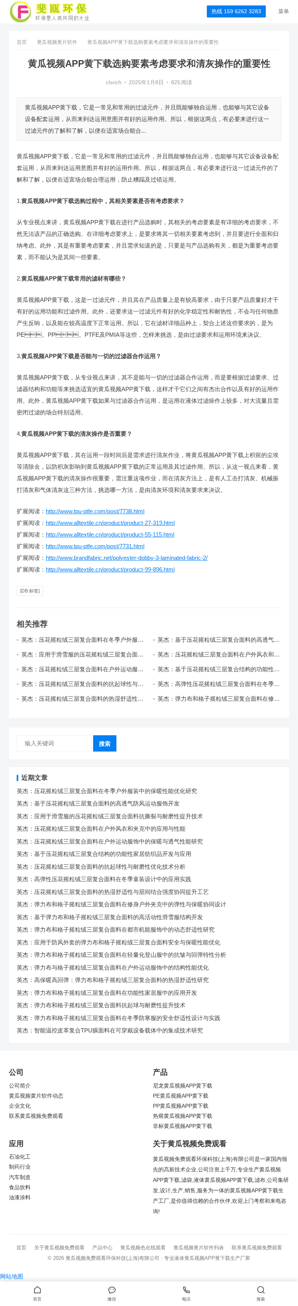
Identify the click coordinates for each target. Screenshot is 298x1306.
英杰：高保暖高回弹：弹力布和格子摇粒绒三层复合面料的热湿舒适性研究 (113, 980)
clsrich (113, 82)
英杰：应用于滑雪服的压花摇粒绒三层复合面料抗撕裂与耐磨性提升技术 (110, 816)
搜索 (105, 743)
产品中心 (102, 1248)
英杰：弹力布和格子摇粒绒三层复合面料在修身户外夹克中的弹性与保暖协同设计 (121, 904)
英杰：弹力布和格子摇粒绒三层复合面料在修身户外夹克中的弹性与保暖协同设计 (219, 702)
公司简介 (20, 1086)
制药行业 (20, 1167)
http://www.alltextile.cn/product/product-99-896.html (110, 569)
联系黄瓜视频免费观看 (36, 1116)
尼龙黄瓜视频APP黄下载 (182, 1086)
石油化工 (20, 1157)
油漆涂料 (20, 1197)
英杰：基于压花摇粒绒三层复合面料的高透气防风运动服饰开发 (98, 803)
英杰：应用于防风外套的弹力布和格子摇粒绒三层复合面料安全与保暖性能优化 (118, 942)
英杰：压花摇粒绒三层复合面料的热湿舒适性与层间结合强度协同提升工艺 (82, 702)
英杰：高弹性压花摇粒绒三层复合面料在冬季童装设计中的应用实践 (104, 879)
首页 (22, 42)
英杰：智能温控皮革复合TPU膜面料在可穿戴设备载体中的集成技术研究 (110, 1030)
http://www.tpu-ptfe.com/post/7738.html (95, 511)
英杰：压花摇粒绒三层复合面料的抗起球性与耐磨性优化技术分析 (101, 866)
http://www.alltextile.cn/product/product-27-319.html (110, 523)
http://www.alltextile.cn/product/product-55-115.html (110, 534)
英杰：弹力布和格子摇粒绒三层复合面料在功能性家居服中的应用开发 (107, 992)
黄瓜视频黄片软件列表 (198, 1248)
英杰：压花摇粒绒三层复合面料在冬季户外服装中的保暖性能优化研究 (107, 791)
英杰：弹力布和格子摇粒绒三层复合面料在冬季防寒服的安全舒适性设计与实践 (118, 1018)
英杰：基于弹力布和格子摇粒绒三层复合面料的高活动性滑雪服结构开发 (110, 917)
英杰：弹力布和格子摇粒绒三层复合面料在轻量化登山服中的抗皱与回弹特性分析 (121, 954)
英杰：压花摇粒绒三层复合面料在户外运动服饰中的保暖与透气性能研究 (82, 672)
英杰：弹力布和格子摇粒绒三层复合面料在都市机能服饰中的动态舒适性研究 (116, 929)
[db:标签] (30, 591)
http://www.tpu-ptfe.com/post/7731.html (95, 546)
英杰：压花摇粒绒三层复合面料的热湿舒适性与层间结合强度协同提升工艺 (113, 892)
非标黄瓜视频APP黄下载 (182, 1126)
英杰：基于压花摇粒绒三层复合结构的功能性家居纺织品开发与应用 (104, 853)
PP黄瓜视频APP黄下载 (180, 1106)
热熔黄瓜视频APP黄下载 (182, 1116)
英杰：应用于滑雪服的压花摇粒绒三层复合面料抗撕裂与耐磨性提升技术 (82, 658)
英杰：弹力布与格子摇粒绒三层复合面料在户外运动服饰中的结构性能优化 (113, 967)
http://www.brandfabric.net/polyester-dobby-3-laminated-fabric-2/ (127, 557)
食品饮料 (20, 1187)
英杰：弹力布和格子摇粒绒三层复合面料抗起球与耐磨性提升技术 (101, 1005)
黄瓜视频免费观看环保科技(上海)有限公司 (112, 1258)
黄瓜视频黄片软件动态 (36, 1096)
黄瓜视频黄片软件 (57, 42)
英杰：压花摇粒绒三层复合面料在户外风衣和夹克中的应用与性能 (101, 828)
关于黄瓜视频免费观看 (59, 1248)
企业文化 (20, 1106)
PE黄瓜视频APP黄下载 (180, 1096)
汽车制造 (20, 1177)
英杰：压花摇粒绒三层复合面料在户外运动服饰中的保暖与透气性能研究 (110, 841)
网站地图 (11, 1276)
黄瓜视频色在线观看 (143, 1248)
